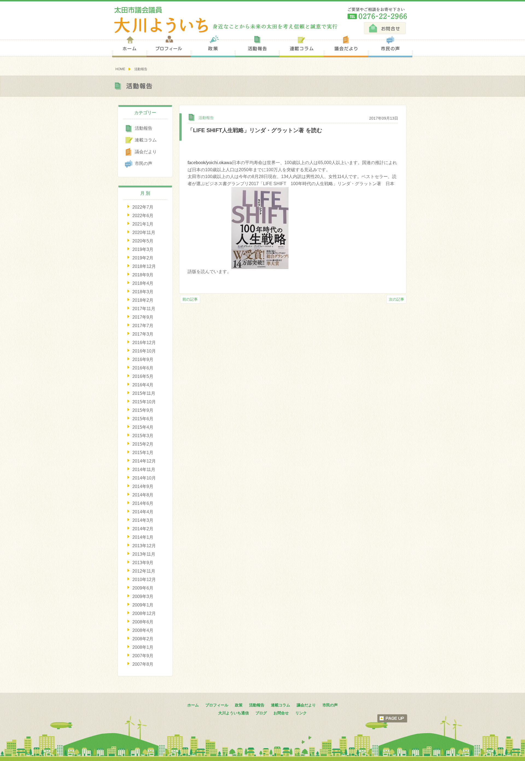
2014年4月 (142, 512)
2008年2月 (142, 638)
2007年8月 (142, 664)
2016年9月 (142, 359)
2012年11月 (143, 571)
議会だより (346, 46)
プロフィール (169, 46)
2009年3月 (142, 596)
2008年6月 (142, 622)
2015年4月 (142, 427)
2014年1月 (142, 537)
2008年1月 (142, 647)
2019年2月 (142, 258)
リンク (301, 713)
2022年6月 (142, 215)
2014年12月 (144, 461)
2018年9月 (142, 275)
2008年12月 (144, 613)
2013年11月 (143, 554)
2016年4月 (142, 385)
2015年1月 (142, 452)
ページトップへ (392, 718)
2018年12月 (144, 266)
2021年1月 (142, 224)
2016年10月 (144, 351)
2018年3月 (142, 291)
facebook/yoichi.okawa (210, 162)
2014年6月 (142, 503)
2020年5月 (142, 241)
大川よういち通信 (233, 713)
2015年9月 (142, 410)
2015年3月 (142, 435)
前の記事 (190, 299)
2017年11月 (143, 308)
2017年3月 (142, 334)
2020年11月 (143, 232)
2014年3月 (142, 520)
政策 (213, 46)
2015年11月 (143, 393)
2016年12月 (144, 342)
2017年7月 (142, 325)
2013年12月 (144, 545)
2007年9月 (142, 655)
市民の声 (390, 46)
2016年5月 (142, 376)
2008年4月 (142, 630)
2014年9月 (142, 486)
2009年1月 (142, 605)
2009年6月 (142, 588)
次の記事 (396, 299)
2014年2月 (142, 528)
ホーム (129, 46)
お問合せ (385, 28)
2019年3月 (142, 249)
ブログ (261, 713)
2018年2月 (142, 300)
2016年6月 (142, 368)
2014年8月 (142, 495)
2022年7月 (142, 207)
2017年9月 (142, 317)
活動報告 (257, 46)
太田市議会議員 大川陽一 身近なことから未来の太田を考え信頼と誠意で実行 (225, 20)
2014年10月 (144, 478)
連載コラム (301, 46)
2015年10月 (144, 401)
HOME (120, 69)
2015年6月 (142, 418)
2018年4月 (142, 283)
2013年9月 (142, 562)
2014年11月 (143, 469)
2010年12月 (144, 579)
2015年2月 (142, 444)
